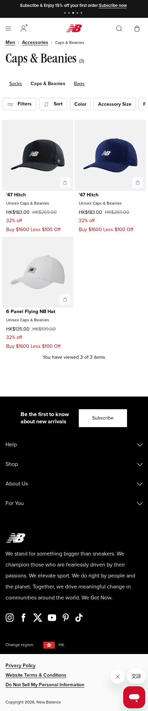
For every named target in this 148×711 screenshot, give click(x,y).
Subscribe (103, 418)
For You (15, 503)
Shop (12, 464)
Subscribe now (113, 5)
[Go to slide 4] (78, 13)
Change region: (20, 644)
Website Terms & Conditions (36, 675)
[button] (23, 28)
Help (11, 444)
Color (80, 104)
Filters (22, 104)
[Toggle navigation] (8, 28)
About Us (17, 483)
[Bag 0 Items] (136, 28)
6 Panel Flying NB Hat (30, 311)
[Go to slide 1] (66, 13)
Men (10, 42)
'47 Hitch (16, 195)
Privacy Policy (20, 665)
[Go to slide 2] (70, 13)
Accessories (35, 42)
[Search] (119, 28)
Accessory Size (114, 104)
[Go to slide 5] (82, 13)
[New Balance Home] (74, 28)
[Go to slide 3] (74, 13)
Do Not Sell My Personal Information (45, 685)
